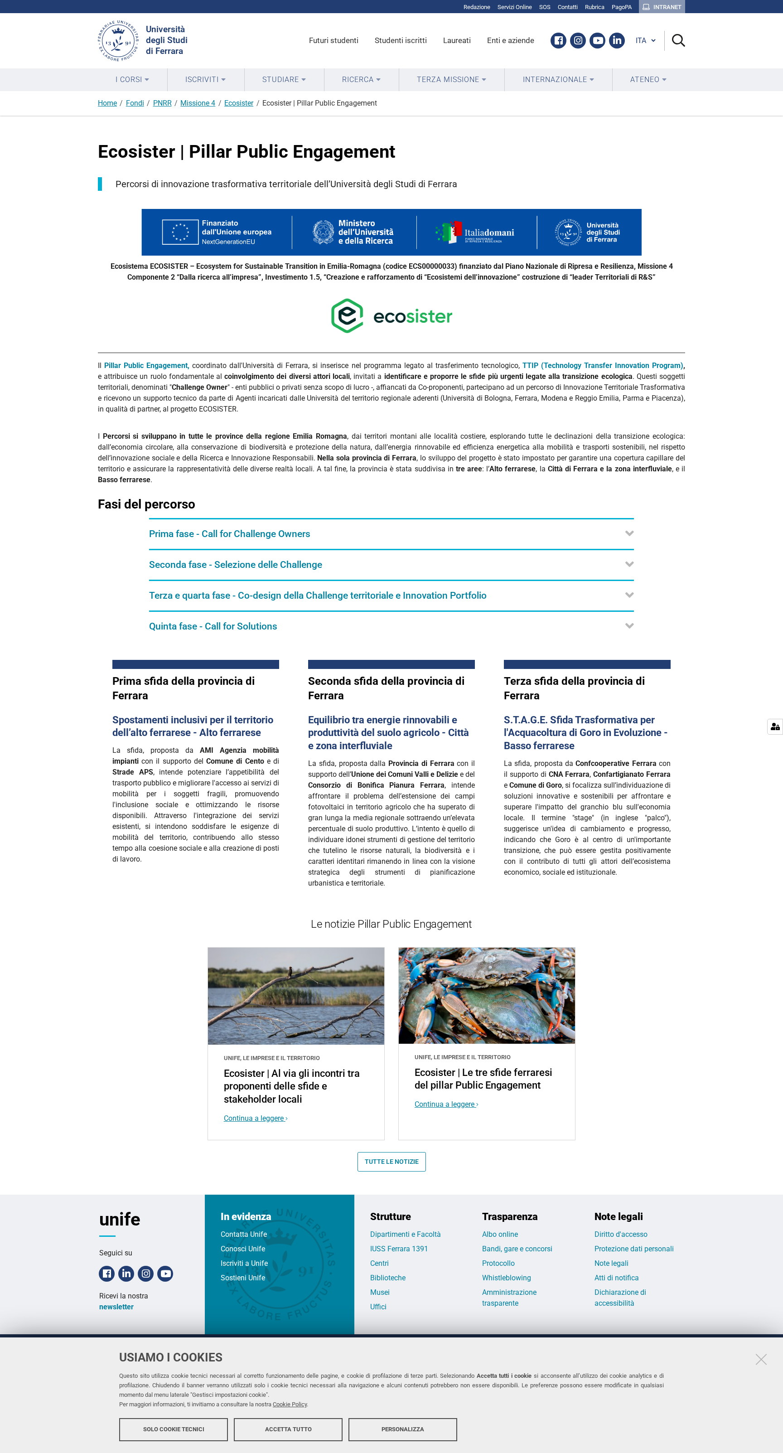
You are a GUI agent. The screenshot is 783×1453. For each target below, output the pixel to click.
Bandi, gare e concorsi (517, 1249)
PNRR (162, 103)
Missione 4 (197, 103)
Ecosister (238, 103)
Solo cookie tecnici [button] (173, 1429)
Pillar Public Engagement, (148, 365)
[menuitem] (132, 79)
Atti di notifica (616, 1278)
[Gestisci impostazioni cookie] (775, 727)
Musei (380, 1292)
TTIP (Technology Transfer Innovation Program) (602, 365)
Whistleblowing (506, 1278)
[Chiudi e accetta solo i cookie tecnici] (761, 1359)
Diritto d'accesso (621, 1234)
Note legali (611, 1263)
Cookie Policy (290, 1404)
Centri (379, 1263)
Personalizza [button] (403, 1429)
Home (107, 103)
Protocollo (498, 1263)
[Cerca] (675, 41)
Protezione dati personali (634, 1249)
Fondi (135, 103)
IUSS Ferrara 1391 (399, 1249)
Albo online (500, 1234)
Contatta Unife (244, 1234)
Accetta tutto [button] (288, 1429)
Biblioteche (388, 1278)
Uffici (378, 1307)
